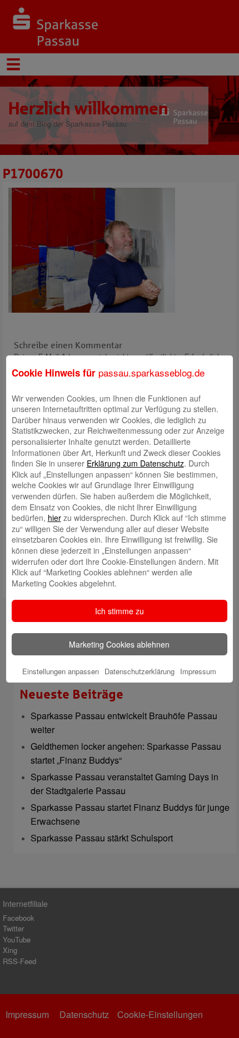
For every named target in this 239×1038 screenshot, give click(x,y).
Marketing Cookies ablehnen (119, 644)
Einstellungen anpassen (60, 671)
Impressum (198, 671)
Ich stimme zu (119, 610)
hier (54, 517)
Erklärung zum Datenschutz (135, 463)
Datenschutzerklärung (139, 671)
